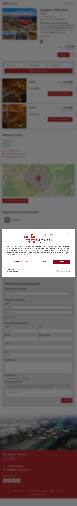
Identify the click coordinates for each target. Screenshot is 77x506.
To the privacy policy (63, 271)
